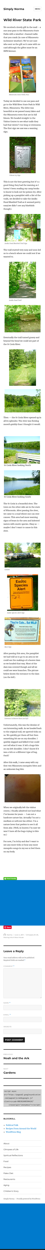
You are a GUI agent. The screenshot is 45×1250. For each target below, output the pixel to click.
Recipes (7, 1167)
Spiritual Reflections (13, 1155)
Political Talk (12, 1125)
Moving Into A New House (13, 937)
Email (7, 1015)
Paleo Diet (8, 1173)
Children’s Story (11, 1191)
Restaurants (9, 1179)
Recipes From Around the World (21, 1128)
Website (7, 1027)
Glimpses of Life (32, 935)
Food (5, 1161)
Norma (9, 935)
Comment (8, 966)
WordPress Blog (13, 1132)
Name (6, 1003)
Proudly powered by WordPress (28, 1199)
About (6, 1143)
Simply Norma (13, 9)
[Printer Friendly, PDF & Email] (22, 878)
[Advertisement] (22, 903)
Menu (37, 9)
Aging (6, 1185)
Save (9, 927)
